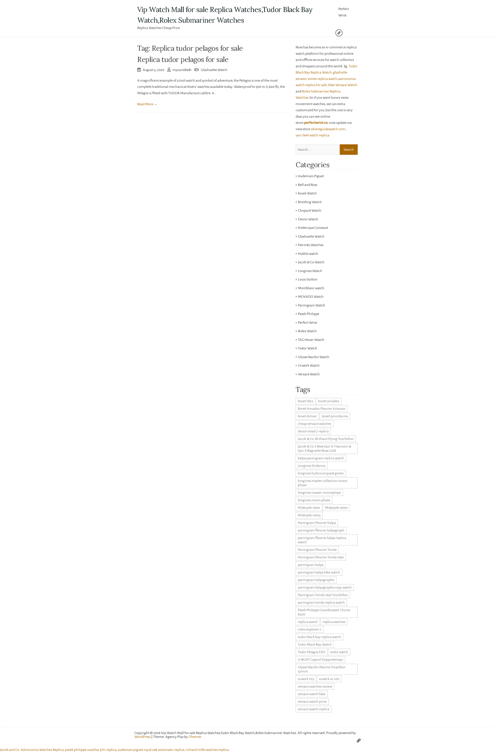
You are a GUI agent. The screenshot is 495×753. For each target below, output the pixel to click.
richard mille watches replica (207, 750)
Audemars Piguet (311, 176)
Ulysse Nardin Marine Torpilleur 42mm (322, 669)
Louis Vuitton (307, 279)
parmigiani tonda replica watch (321, 602)
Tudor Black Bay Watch (315, 644)
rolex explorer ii (309, 629)
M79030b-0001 (309, 508)
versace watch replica (313, 709)
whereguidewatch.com (328, 129)
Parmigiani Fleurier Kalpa (317, 523)
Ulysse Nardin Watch (313, 357)
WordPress (142, 737)
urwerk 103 (306, 679)
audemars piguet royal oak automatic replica (151, 750)
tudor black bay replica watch (319, 637)
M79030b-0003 (309, 515)
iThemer (194, 737)
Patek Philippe (308, 314)
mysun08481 (182, 70)
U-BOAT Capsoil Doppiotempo (320, 659)
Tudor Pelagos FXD (311, 652)
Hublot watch (308, 254)
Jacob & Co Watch (311, 262)
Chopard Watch (309, 210)
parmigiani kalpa (310, 565)
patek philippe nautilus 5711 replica (90, 750)
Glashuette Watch (214, 70)
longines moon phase (314, 500)
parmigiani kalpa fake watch (319, 572)
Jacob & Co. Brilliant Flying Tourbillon (326, 439)
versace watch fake (311, 694)
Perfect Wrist (343, 12)
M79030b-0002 (336, 508)
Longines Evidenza (311, 466)
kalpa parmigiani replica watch (321, 458)
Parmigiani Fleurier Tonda (317, 550)
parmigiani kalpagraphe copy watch (325, 587)
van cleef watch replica (312, 135)
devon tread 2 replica (313, 431)
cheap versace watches (314, 424)
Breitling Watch (310, 202)
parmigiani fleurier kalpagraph (321, 530)
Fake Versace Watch (342, 85)
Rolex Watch (307, 331)
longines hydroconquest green (321, 473)
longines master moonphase (319, 493)
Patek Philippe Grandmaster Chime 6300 (324, 612)
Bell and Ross (307, 185)
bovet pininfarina (335, 416)
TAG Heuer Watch (311, 340)
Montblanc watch (311, 288)
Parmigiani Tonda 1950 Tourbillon (323, 595)
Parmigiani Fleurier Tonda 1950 (321, 557)
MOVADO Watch (310, 297)
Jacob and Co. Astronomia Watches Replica (32, 750)
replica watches (334, 622)
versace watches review (315, 686)
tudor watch (339, 652)
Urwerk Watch (309, 365)
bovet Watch (307, 193)
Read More (147, 104)
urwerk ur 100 (329, 679)
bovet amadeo (328, 401)
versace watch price (312, 701)
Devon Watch (308, 219)
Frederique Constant (313, 228)
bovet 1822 (305, 401)
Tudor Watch (307, 348)
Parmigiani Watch (311, 305)
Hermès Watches (310, 245)
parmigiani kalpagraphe (316, 580)
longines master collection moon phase (322, 483)
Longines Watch (310, 271)
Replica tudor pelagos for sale (182, 59)
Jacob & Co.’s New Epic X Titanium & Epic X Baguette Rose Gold (324, 448)
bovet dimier (307, 416)
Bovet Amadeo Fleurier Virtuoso (321, 409)
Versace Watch (309, 374)
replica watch (308, 622)
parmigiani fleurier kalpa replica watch (322, 540)
